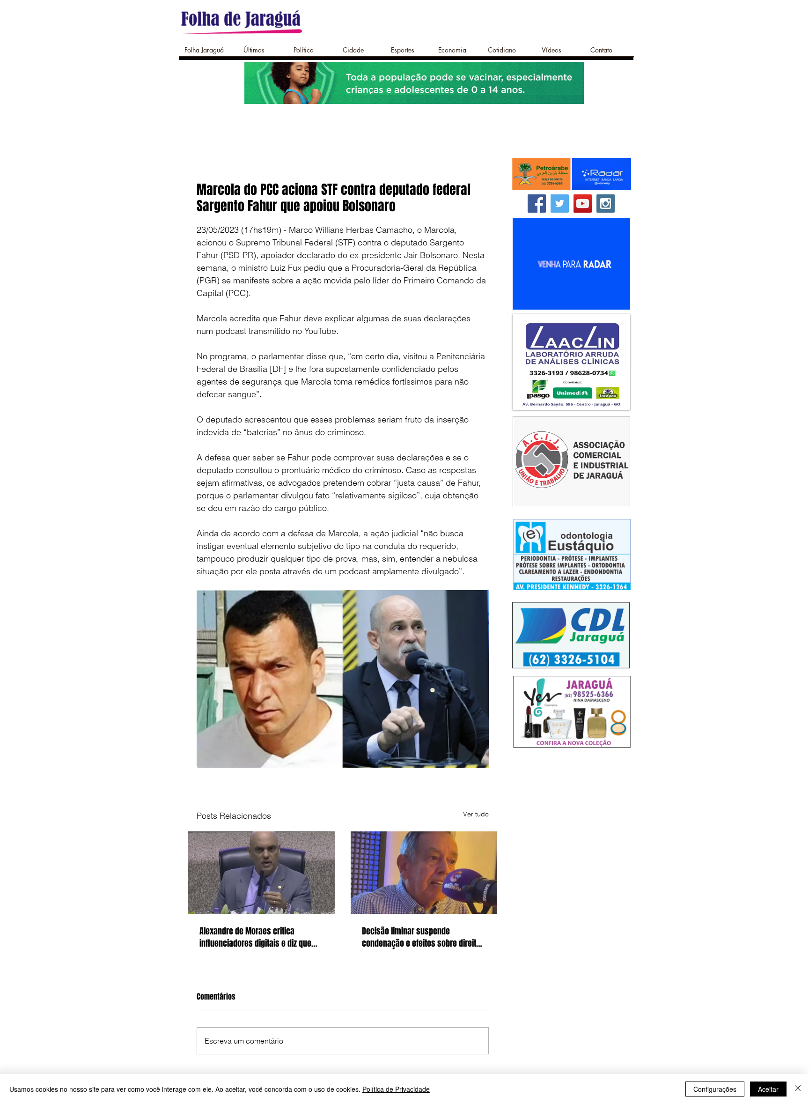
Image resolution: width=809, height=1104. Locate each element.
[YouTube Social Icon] (583, 203)
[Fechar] (797, 1089)
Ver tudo (476, 814)
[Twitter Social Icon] (560, 203)
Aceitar (768, 1089)
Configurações (714, 1089)
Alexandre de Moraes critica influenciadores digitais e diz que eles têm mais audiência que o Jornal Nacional (255, 937)
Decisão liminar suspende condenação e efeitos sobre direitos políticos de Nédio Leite (423, 937)
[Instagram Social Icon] (605, 203)
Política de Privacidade (396, 1089)
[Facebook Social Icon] (537, 203)
